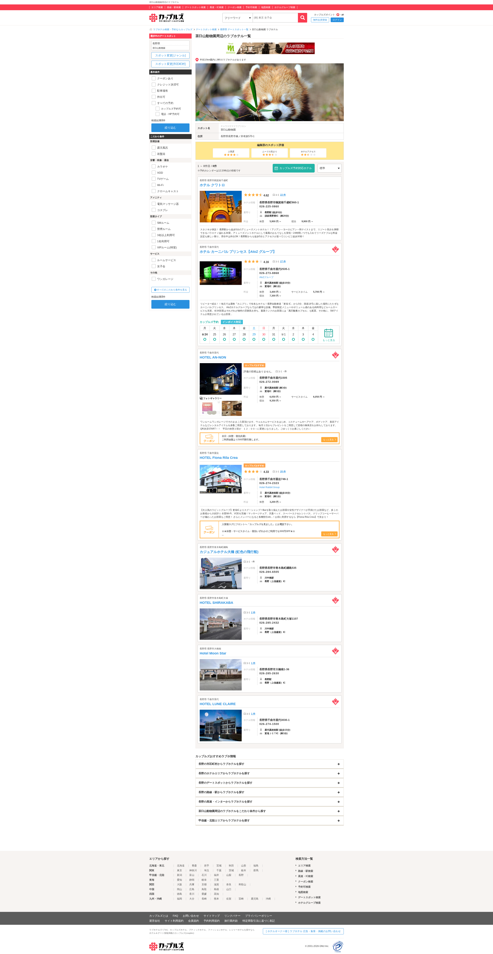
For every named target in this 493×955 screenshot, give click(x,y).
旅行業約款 (231, 920)
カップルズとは (158, 915)
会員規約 (193, 920)
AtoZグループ (266, 277)
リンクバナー (232, 915)
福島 (255, 865)
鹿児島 (254, 898)
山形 (243, 865)
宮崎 (241, 898)
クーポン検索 (234, 7)
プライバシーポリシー (258, 915)
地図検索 (265, 7)
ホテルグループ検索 (284, 7)
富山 (191, 875)
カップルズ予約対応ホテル (295, 168)
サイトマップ (212, 915)
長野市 (232, 136)
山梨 (228, 875)
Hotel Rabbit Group (269, 487)
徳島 (179, 893)
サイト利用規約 (174, 920)
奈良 (228, 884)
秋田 (231, 865)
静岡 (191, 879)
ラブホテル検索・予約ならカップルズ (172, 29)
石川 (204, 875)
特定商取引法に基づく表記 (258, 920)
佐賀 (228, 898)
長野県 (224, 136)
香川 (191, 893)
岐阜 (204, 879)
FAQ (175, 915)
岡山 (179, 889)
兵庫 (191, 884)
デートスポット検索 (195, 7)
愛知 (179, 879)
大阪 (179, 884)
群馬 (255, 870)
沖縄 (268, 898)
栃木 (243, 870)
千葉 (218, 870)
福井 (216, 875)
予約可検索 (251, 7)
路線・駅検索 (174, 7)
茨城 (231, 870)
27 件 (283, 261)
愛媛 (204, 893)
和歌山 (242, 884)
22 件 (283, 195)
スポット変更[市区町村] (170, 63)
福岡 (179, 898)
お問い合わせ (191, 915)
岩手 (206, 865)
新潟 (179, 875)
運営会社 (154, 920)
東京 (179, 870)
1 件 (253, 663)
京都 (204, 884)
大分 (191, 898)
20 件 (283, 471)
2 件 (253, 612)
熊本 (216, 898)
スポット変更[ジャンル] (170, 55)
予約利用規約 (212, 920)
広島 (191, 889)
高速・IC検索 (217, 7)
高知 (216, 893)
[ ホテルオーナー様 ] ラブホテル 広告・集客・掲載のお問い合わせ (303, 931)
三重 (216, 879)
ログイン (337, 19)
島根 (216, 889)
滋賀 (216, 884)
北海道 (180, 865)
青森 (194, 865)
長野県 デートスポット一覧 (234, 29)
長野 (241, 875)
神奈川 (193, 870)
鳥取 (204, 889)
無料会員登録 (320, 19)
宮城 (218, 865)
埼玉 (206, 870)
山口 (228, 889)
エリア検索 (157, 7)
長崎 (204, 898)
